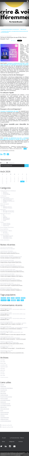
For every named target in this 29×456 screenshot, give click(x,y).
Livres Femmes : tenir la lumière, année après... (10, 261)
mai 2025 (2, 372)
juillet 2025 (2, 370)
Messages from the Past (8, 212)
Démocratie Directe (4, 409)
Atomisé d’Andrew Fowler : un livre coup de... (10, 279)
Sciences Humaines (4, 234)
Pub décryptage (6, 194)
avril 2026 (2, 360)
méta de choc (19, 148)
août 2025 (2, 368)
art (9, 300)
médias (23, 298)
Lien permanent (5, 146)
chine (22, 300)
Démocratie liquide (4, 204)
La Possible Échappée (5, 400)
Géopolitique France (7, 238)
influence (3, 298)
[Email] (8, 154)
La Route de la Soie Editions (6, 388)
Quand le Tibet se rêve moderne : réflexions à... (11, 275)
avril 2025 (2, 373)
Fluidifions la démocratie (12, 342)
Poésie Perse (6, 225)
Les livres (5, 232)
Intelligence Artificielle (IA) (8, 201)
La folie (6, 347)
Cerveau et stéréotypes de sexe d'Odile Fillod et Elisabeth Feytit (13, 38)
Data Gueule (3, 393)
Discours (5, 192)
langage (18, 298)
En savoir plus (17, 455)
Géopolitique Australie (8, 236)
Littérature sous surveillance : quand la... (17, 323)
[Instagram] (5, 154)
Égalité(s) (5, 217)
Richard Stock (3, 323)
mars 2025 (2, 375)
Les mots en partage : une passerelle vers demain (16, 327)
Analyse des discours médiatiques (8, 190)
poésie (12, 298)
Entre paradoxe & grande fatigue (12, 338)
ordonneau (3, 342)
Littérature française (7, 208)
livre (18, 300)
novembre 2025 (3, 365)
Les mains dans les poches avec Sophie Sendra (11, 270)
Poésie (1, 222)
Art (3, 214)
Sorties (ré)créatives (4, 240)
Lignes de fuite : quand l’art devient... (8, 252)
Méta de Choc (3, 407)
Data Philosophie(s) (4, 197)
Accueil (4, 437)
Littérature (2, 205)
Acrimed (2, 384)
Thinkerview (3, 386)
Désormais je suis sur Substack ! (7, 248)
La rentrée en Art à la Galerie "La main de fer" (10, 29)
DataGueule (3, 402)
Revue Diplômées (4, 229)
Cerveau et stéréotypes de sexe (9, 111)
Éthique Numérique (7, 200)
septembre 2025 (4, 366)
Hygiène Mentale (4, 395)
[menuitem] (10, 29)
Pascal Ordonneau (4, 412)
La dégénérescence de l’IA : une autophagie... (11, 333)
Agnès (1, 338)
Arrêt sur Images (4, 398)
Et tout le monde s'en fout (6, 396)
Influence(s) (5, 193)
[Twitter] (1, 446)
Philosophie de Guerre (5, 213)
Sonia (1, 347)
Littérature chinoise (7, 206)
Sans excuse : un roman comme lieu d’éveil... (10, 284)
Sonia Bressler (3, 390)
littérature (13, 300)
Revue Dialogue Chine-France (7, 227)
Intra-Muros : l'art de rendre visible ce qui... (9, 289)
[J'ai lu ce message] (27, 452)
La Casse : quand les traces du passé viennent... (11, 266)
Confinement (3, 196)
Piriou (1, 327)
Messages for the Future (8, 210)
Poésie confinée (6, 224)
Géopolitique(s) (6, 218)
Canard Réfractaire (4, 417)
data (8, 298)
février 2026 (3, 363)
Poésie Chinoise (6, 223)
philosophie (3, 300)
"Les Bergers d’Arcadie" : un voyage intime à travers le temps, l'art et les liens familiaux (14, 32)
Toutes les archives (4, 377)
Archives (21, 441)
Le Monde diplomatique (5, 421)
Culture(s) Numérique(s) (8, 198)
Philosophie (3, 209)
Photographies (6, 219)
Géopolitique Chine (7, 237)
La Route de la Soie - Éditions (17, 437)
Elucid (1, 410)
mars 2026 (2, 361)
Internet (5, 202)
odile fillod (19, 147)
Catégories (11, 441)
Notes (3, 441)
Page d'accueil (23, 29)
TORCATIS (2, 309)
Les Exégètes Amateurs (5, 405)
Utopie (4, 220)
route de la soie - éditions (7, 148)
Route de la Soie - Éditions (6, 230)
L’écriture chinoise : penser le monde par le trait (11, 256)
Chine (4, 216)
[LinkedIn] (1, 154)
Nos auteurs (6, 233)
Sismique (2, 415)
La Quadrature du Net (5, 403)
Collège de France (4, 419)
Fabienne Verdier (4, 414)
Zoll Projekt (2, 391)
